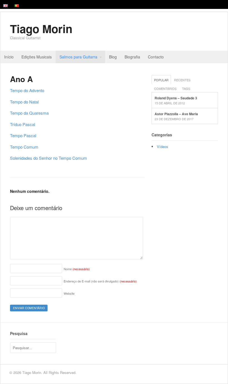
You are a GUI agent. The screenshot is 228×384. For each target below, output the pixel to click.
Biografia (132, 57)
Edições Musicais (36, 57)
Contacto (156, 57)
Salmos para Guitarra (78, 57)
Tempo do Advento (27, 90)
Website (69, 293)
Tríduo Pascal (22, 124)
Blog (113, 57)
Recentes (182, 80)
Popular (161, 80)
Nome (77, 269)
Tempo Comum (24, 147)
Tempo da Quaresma (29, 113)
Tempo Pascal (23, 135)
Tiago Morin (41, 28)
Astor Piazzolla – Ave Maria (176, 113)
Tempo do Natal (24, 102)
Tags (186, 88)
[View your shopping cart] (219, 57)
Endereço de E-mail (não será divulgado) (100, 281)
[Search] (51, 347)
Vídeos (162, 146)
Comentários (165, 88)
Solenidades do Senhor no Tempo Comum (48, 158)
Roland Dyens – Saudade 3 (176, 97)
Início (9, 57)
